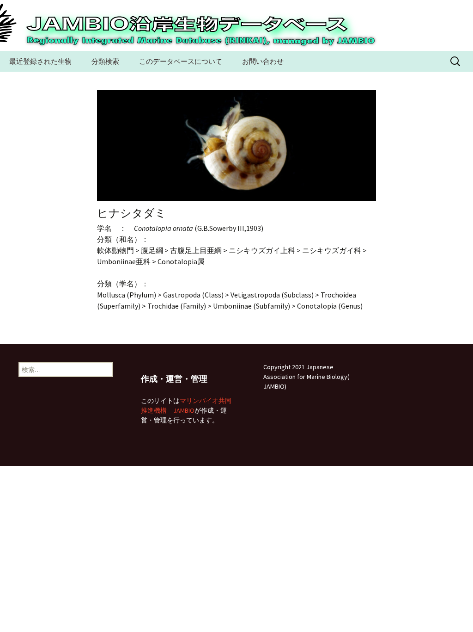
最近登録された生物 (40, 61)
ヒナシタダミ (131, 213)
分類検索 (105, 61)
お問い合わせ (263, 61)
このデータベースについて (180, 61)
